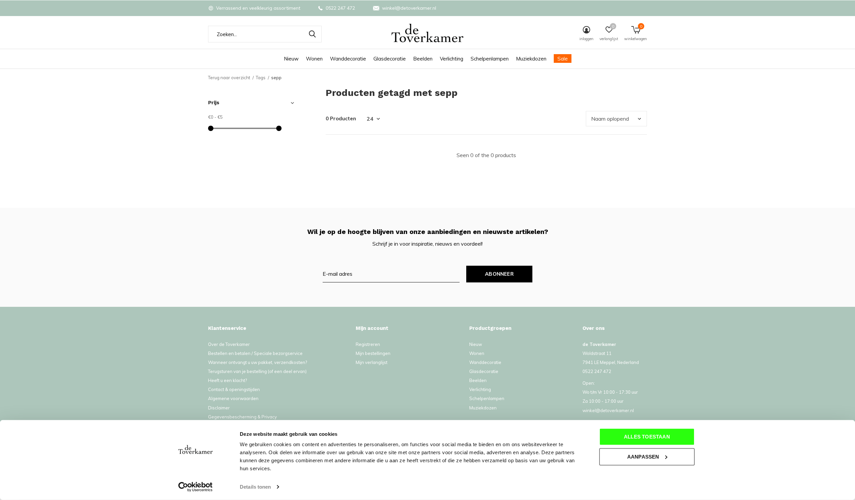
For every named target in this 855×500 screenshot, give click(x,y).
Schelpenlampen (490, 58)
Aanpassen (643, 456)
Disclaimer (219, 407)
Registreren (368, 344)
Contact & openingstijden (234, 389)
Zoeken (312, 34)
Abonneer (499, 274)
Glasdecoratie (389, 58)
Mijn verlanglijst (371, 362)
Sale (562, 58)
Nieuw (291, 58)
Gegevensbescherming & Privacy (242, 416)
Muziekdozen (531, 58)
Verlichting (451, 58)
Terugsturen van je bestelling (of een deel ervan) (257, 371)
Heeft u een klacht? (227, 380)
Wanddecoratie (348, 58)
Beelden (423, 58)
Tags (261, 77)
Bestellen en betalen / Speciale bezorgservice (255, 353)
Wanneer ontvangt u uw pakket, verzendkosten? (257, 362)
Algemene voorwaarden (233, 398)
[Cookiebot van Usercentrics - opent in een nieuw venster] (195, 487)
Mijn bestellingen (373, 353)
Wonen (314, 58)
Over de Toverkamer (229, 344)
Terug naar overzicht (229, 77)
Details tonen (255, 487)
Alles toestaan (647, 437)
